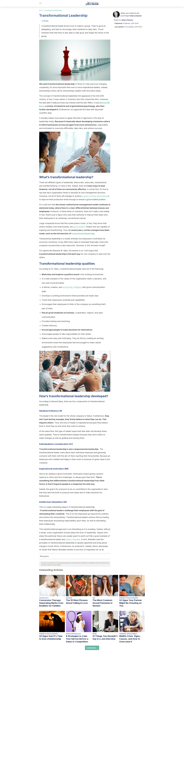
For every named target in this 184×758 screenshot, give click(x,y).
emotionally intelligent (72, 287)
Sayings (69, 598)
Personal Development (128, 634)
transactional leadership (82, 233)
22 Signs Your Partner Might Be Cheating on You (130, 603)
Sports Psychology (73, 634)
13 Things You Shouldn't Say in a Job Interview (105, 637)
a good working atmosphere (94, 196)
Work (41, 10)
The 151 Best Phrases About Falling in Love (77, 601)
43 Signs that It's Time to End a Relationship (50, 637)
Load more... (92, 648)
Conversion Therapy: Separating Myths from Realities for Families (51, 603)
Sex (94, 598)
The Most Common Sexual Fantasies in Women (102, 603)
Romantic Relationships (128, 598)
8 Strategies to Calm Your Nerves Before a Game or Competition (77, 639)
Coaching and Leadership (53, 10)
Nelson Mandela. (73, 539)
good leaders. (79, 227)
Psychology (44, 598)
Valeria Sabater (136, 16)
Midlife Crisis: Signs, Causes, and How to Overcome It (129, 639)
